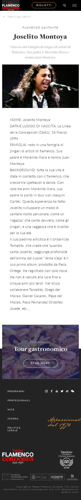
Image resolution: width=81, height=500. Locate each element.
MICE (11, 409)
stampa (13, 418)
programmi (16, 391)
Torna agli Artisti (19, 16)
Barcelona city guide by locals (70, 490)
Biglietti (44, 5)
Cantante (49, 27)
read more (40, 363)
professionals (19, 400)
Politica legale (14, 429)
